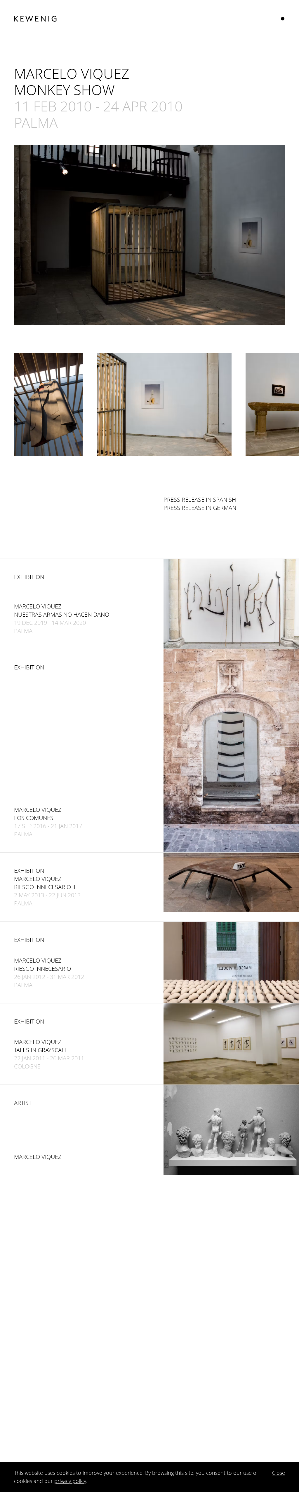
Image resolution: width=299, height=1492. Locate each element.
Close (278, 1472)
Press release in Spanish (200, 499)
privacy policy (70, 1480)
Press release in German (200, 508)
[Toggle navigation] (282, 18)
